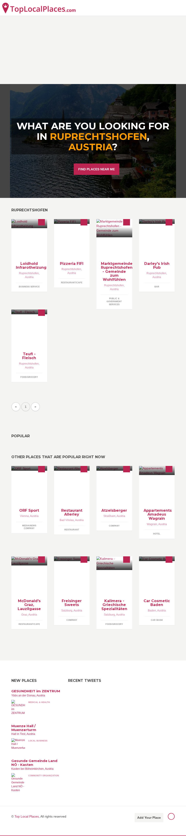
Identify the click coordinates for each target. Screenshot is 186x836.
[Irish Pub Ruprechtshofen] (157, 221)
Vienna (24, 516)
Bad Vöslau (67, 520)
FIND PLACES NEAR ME (96, 169)
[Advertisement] (93, 50)
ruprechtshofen (98, 136)
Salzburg (66, 610)
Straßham (109, 516)
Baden (152, 610)
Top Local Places (27, 816)
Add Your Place (149, 817)
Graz (24, 614)
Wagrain (152, 524)
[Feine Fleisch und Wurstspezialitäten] (29, 311)
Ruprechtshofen (29, 273)
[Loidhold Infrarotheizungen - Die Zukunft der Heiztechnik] (29, 223)
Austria (90, 147)
